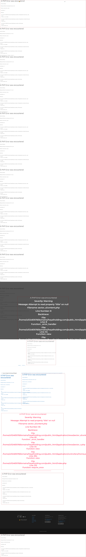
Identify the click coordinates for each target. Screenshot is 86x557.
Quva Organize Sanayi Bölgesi (10, 373)
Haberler (48, 1)
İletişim (60, 1)
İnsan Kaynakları (55, 1)
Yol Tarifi (61, 523)
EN (64, 1)
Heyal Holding (44, 531)
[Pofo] (22, 1)
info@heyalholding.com (49, 519)
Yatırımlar (43, 1)
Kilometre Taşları (34, 521)
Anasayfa (33, 1)
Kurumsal (38, 1)
